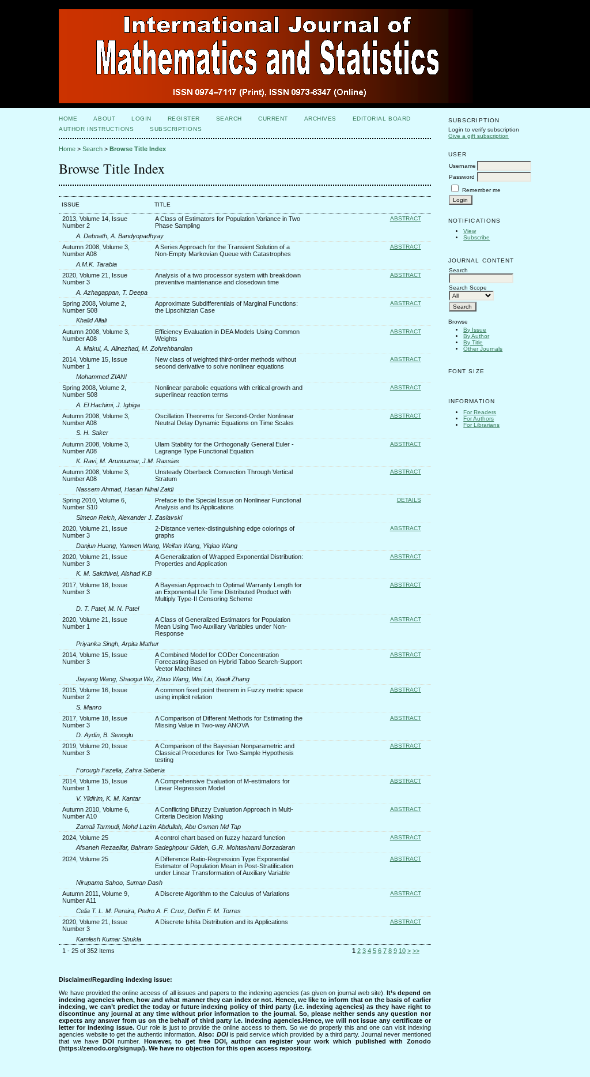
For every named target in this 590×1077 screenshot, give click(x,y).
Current (273, 118)
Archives (320, 118)
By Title (473, 342)
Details (409, 500)
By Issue (474, 330)
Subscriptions (176, 129)
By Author (476, 336)
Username (462, 166)
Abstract (405, 218)
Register (184, 118)
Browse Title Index (137, 148)
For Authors (478, 418)
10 (402, 950)
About (104, 118)
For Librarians (481, 425)
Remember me (481, 190)
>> (416, 950)
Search (229, 118)
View (469, 231)
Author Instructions (96, 129)
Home (68, 118)
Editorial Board (382, 118)
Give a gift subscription (478, 136)
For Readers (479, 412)
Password (462, 177)
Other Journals (482, 349)
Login (141, 118)
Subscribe (476, 237)
